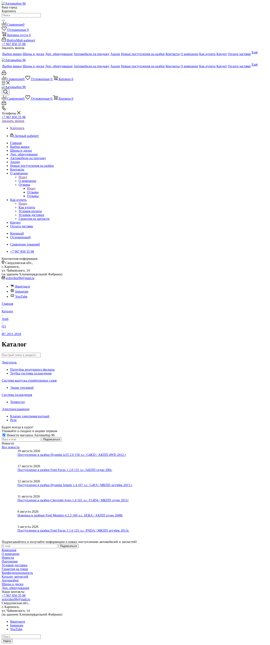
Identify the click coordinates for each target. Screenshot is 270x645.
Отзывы (33, 192)
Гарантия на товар (15, 569)
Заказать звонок (13, 121)
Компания (9, 550)
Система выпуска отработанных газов (29, 380)
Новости (8, 557)
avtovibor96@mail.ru (20, 278)
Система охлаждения (17, 395)
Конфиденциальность (17, 573)
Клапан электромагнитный (29, 416)
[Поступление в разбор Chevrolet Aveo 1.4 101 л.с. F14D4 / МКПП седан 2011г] (10, 502)
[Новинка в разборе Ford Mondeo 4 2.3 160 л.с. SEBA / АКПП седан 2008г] (10, 517)
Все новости (11, 447)
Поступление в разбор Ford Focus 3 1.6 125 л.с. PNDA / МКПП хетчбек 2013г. (73, 530)
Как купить (27, 207)
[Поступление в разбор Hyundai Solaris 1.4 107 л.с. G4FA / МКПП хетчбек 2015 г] (10, 487)
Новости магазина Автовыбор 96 (30, 435)
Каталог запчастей (15, 576)
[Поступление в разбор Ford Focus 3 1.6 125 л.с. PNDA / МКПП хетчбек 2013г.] (10, 532)
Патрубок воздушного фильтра (32, 369)
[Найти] (3, 20)
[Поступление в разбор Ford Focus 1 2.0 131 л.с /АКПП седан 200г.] (10, 471)
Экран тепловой (22, 387)
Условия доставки (14, 565)
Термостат (17, 402)
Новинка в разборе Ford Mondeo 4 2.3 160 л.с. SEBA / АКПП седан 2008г (70, 515)
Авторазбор (10, 580)
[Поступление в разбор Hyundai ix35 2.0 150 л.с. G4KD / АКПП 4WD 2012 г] (10, 456)
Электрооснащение (16, 409)
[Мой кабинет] (4, 74)
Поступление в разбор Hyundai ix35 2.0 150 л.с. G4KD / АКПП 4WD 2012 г (72, 455)
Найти (7, 641)
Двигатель (9, 362)
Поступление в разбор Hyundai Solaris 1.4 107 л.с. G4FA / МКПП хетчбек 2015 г (75, 485)
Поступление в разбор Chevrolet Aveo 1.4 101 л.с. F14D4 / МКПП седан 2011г (73, 500)
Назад (23, 177)
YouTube (21, 296)
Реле (13, 420)
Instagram (21, 291)
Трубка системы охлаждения (30, 373)
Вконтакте (22, 286)
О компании (27, 181)
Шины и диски (12, 584)
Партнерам (10, 561)
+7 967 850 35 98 (14, 44)
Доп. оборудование (15, 588)
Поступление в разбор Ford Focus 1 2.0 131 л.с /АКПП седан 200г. (65, 470)
